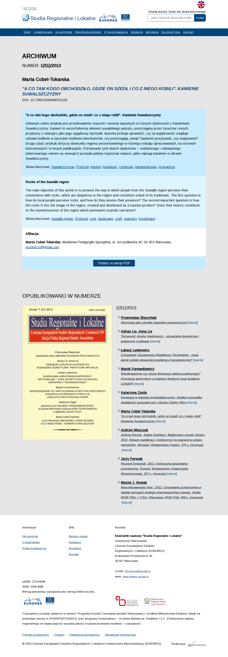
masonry (130, 219)
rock (93, 219)
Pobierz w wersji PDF (114, 263)
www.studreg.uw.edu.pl (135, 576)
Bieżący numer (78, 536)
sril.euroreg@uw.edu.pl (137, 571)
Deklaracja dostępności (84, 634)
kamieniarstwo (146, 167)
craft (118, 219)
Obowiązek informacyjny (120, 634)
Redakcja (137, 32)
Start (27, 32)
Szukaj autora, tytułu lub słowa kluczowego (177, 11)
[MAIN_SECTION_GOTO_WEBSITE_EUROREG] (108, 18)
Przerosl (81, 219)
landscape (105, 219)
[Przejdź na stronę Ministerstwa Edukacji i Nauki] (154, 602)
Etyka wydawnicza (116, 32)
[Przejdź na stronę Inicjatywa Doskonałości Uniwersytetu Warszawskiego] (127, 602)
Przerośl (82, 167)
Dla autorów (63, 32)
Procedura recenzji (88, 32)
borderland (147, 219)
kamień (96, 167)
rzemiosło (126, 167)
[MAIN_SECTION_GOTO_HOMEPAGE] (59, 14)
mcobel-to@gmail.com (42, 247)
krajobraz (110, 167)
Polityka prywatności (35, 634)
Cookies (59, 634)
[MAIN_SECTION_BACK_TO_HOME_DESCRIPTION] (214, 643)
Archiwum (152, 32)
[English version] (201, 5)
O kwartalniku (43, 32)
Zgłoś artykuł (170, 32)
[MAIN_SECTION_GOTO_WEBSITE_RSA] (125, 18)
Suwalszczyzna (62, 167)
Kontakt (188, 32)
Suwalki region (62, 219)
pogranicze (167, 167)
